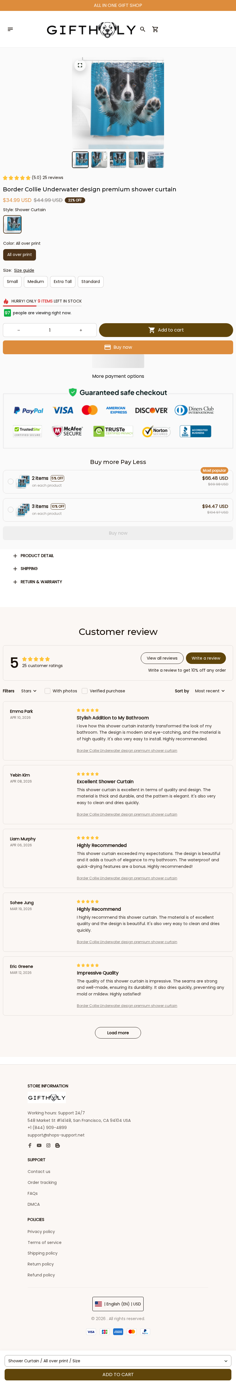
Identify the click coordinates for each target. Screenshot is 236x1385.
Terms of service (45, 1242)
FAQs (33, 1193)
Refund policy (41, 1275)
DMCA (34, 1204)
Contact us (39, 1171)
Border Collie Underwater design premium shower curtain (127, 750)
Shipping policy (43, 1253)
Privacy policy (41, 1231)
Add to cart (118, 1374)
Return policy (41, 1264)
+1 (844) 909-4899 (47, 1127)
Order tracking (42, 1182)
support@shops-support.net (56, 1135)
